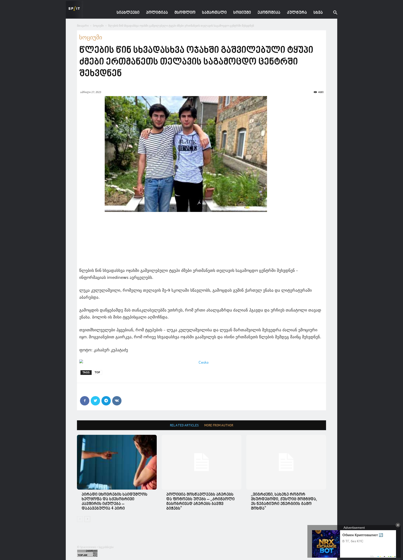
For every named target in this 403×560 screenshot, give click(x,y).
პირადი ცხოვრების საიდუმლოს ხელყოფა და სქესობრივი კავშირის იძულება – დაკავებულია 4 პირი (114, 501)
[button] (331, 13)
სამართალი (214, 12)
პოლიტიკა (157, 12)
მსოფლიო (184, 12)
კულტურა (297, 12)
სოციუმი (242, 12)
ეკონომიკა (268, 12)
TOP (97, 372)
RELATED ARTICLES (184, 425)
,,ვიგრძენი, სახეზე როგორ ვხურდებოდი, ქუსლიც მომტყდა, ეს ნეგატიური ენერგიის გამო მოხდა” (284, 501)
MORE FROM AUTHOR (218, 425)
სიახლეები (128, 12)
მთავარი (83, 26)
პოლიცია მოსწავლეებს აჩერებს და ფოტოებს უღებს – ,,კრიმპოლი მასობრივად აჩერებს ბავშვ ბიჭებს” (200, 501)
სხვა (318, 12)
